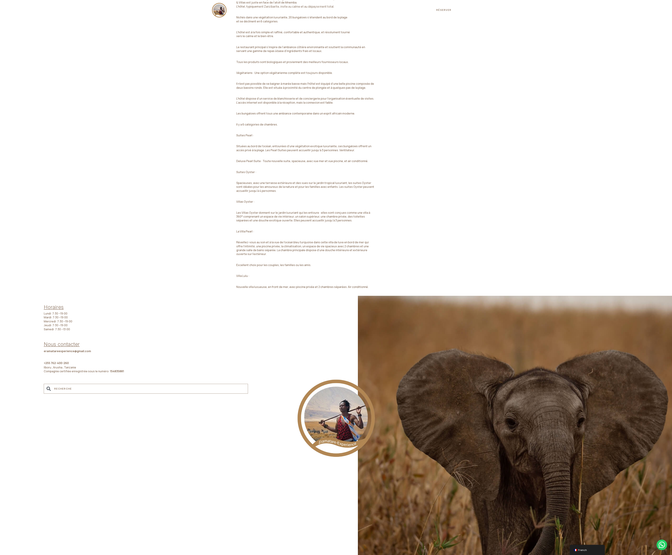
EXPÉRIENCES (304, 10)
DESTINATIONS (274, 10)
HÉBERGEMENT (335, 10)
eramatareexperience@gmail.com (67, 351)
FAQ (382, 10)
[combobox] (146, 389)
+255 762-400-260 (56, 363)
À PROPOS (362, 10)
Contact (401, 10)
